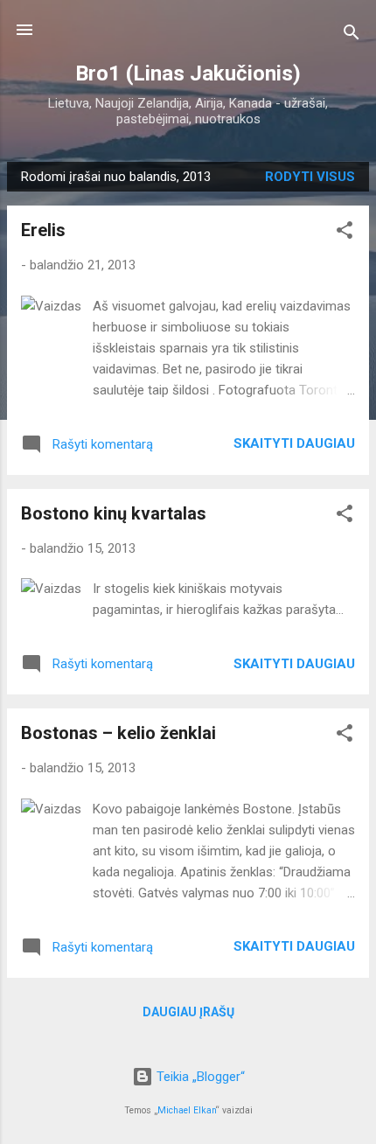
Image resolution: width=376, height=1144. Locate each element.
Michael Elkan (186, 1110)
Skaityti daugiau (294, 443)
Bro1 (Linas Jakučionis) (188, 73)
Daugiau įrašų (188, 1012)
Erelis (43, 230)
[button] (344, 233)
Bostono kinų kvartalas (113, 513)
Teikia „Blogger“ (199, 1077)
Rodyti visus (310, 177)
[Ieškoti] (351, 35)
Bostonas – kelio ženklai (118, 732)
